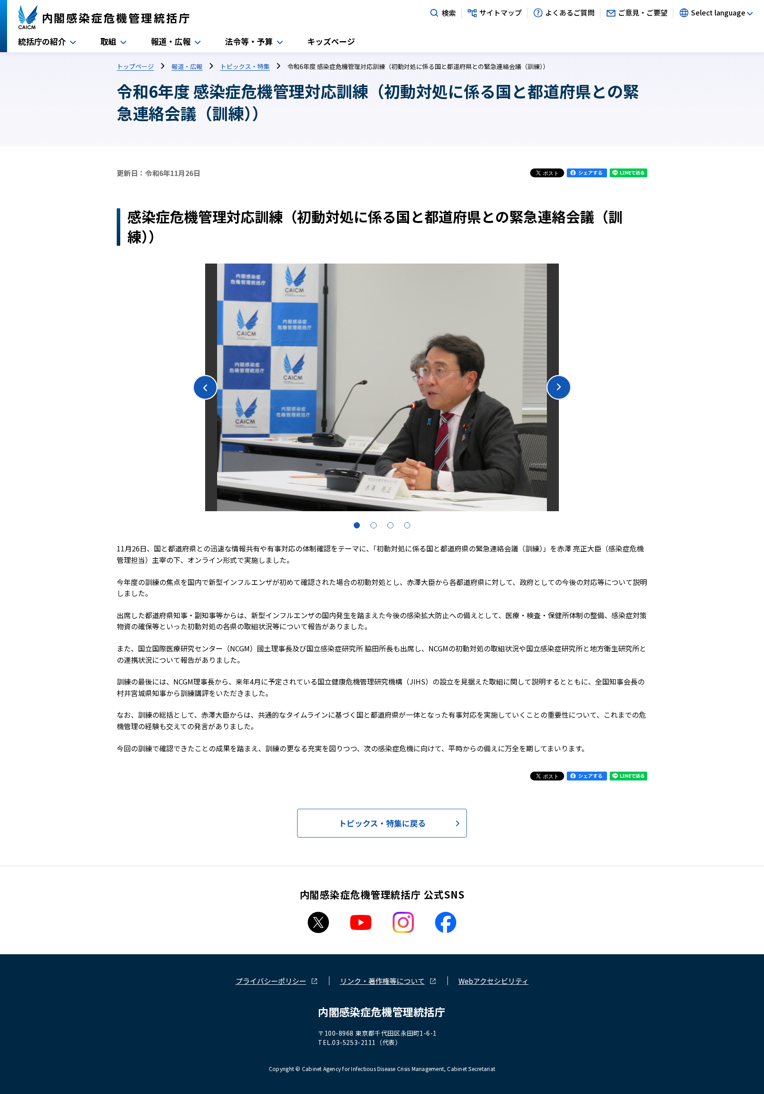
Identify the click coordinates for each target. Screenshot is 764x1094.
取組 (108, 41)
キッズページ (331, 41)
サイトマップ (500, 13)
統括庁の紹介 (42, 41)
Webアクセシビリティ (493, 980)
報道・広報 (171, 41)
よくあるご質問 (570, 13)
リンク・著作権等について (382, 980)
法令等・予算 (249, 41)
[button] (558, 387)
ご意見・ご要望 (643, 13)
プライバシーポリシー (271, 980)
